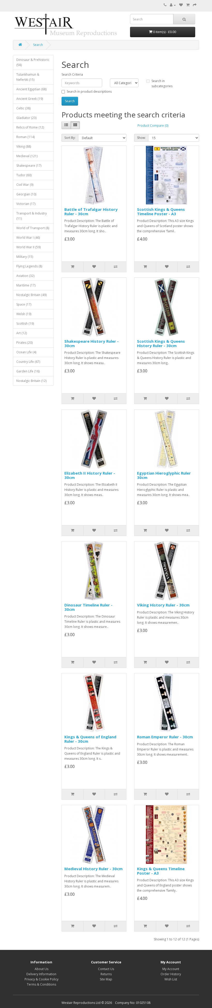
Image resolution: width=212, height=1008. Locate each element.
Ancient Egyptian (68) (31, 89)
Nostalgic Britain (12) (31, 381)
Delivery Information (41, 974)
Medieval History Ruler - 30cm (93, 868)
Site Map (106, 979)
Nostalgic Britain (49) (31, 295)
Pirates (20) (24, 342)
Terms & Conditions (41, 984)
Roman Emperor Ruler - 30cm (165, 736)
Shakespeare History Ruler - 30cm (91, 343)
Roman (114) (25, 137)
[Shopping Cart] (188, 5)
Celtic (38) (23, 108)
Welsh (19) (23, 314)
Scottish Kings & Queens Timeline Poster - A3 (161, 211)
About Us (41, 969)
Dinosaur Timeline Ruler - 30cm (88, 607)
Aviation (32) (25, 276)
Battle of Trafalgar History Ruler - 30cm (91, 211)
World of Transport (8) (32, 228)
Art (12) (21, 333)
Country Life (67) (28, 361)
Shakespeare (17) (28, 165)
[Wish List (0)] (181, 5)
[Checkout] (194, 5)
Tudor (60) (24, 175)
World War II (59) (28, 247)
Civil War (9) (24, 184)
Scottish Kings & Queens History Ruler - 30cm (161, 343)
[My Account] (173, 5)
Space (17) (23, 304)
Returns (106, 974)
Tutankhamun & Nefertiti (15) (27, 77)
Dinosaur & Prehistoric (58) (32, 62)
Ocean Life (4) (26, 352)
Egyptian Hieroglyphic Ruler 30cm (164, 475)
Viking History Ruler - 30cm (163, 604)
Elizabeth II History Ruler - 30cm (89, 475)
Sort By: (69, 137)
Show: (141, 137)
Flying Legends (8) (29, 266)
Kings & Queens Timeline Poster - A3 (161, 871)
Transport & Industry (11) (31, 216)
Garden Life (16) (28, 371)
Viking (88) (23, 146)
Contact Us (106, 969)
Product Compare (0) (153, 125)
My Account (170, 969)
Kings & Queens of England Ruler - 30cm (90, 739)
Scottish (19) (25, 323)
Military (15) (24, 256)
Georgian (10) (26, 194)
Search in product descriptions (89, 91)
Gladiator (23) (26, 118)
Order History (171, 974)
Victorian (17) (25, 204)
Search (38, 45)
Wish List (170, 979)
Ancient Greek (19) (29, 99)
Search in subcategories (162, 83)
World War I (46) (28, 237)
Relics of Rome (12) (30, 127)
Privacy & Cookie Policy (41, 979)
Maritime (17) (25, 285)
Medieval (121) (26, 156)
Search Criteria (72, 74)
